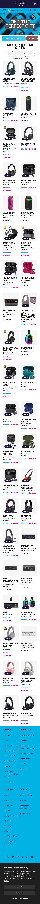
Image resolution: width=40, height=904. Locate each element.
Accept (19, 887)
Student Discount (26, 754)
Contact (7, 795)
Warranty (7, 826)
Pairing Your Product (11, 816)
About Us (7, 735)
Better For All (25, 759)
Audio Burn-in (25, 769)
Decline (19, 893)
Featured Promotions (12, 751)
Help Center (8, 806)
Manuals (7, 821)
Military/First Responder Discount (27, 747)
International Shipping (24, 807)
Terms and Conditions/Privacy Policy (11, 774)
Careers (7, 766)
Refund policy (9, 782)
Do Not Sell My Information (10, 842)
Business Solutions (27, 735)
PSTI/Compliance (10, 836)
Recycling (23, 764)
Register (7, 811)
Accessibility (8, 800)
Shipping (23, 800)
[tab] (14, 38)
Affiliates (23, 741)
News (6, 741)
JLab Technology (10, 746)
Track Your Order (26, 795)
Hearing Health (9, 756)
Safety (6, 831)
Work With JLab (10, 761)
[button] (35, 3)
